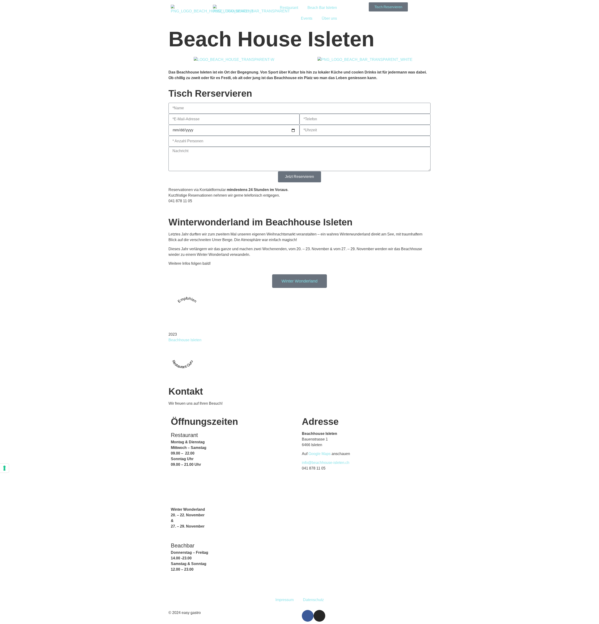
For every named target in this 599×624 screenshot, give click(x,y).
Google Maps (319, 454)
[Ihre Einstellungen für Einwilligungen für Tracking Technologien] (4, 468)
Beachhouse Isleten (184, 340)
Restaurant (289, 8)
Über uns (329, 18)
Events (306, 18)
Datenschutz (313, 600)
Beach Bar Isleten (322, 8)
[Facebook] (308, 616)
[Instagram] (319, 616)
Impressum (284, 600)
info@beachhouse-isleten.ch (325, 463)
